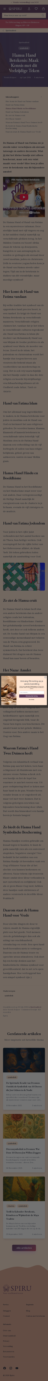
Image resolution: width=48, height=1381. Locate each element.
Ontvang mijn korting (32, 696)
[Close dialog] (45, 677)
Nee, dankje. (31, 699)
